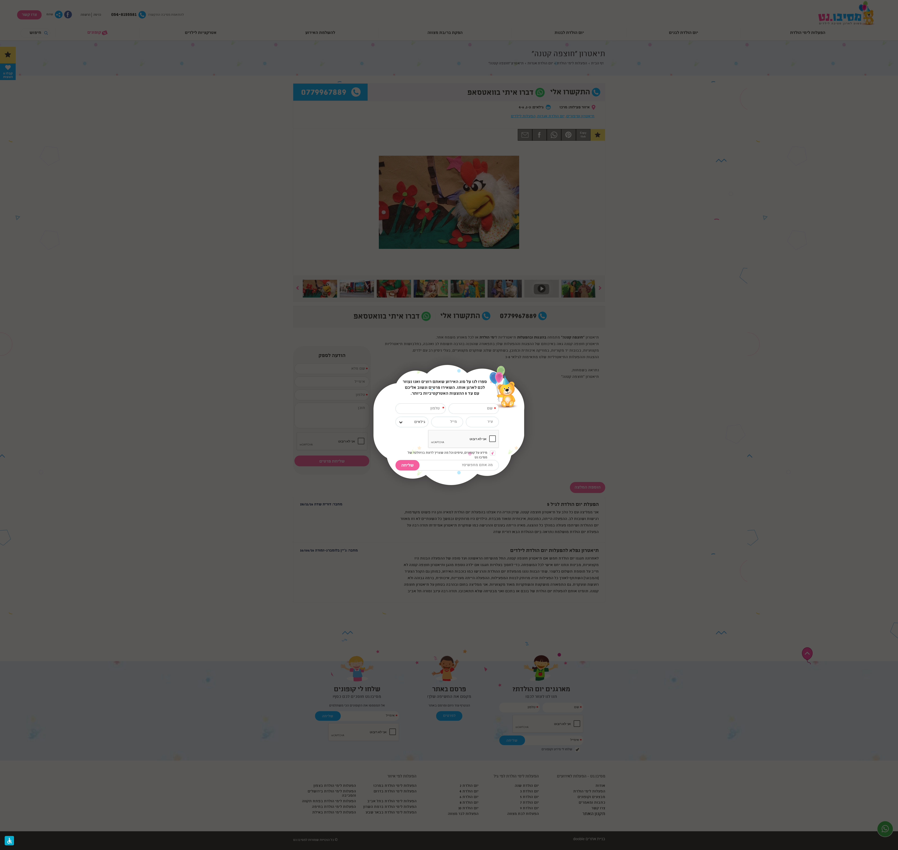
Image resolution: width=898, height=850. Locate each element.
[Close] (524, 367)
